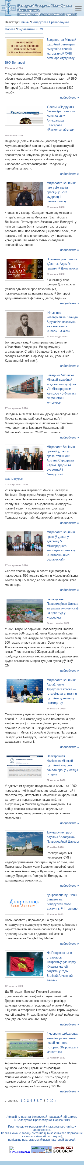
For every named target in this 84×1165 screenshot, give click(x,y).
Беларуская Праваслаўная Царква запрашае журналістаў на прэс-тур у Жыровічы (63, 608)
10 (51, 1100)
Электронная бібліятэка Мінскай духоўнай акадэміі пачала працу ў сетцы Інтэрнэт (62, 765)
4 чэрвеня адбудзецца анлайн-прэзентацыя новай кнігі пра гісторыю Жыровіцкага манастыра (62, 1043)
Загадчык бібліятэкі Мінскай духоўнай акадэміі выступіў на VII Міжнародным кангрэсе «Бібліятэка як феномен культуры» (61, 388)
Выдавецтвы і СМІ (30, 29)
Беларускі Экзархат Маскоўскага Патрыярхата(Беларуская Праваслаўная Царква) (47, 10)
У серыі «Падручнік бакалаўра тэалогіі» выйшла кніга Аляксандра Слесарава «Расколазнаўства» (61, 118)
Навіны (24, 22)
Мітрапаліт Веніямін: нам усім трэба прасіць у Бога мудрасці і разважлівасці (61, 192)
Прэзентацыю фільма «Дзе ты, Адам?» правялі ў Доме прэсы (62, 264)
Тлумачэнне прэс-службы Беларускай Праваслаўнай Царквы (63, 837)
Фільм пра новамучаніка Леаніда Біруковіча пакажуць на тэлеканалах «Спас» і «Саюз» (62, 322)
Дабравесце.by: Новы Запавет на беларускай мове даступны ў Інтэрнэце (62, 902)
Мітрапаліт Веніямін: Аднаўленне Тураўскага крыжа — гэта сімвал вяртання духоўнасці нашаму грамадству (62, 691)
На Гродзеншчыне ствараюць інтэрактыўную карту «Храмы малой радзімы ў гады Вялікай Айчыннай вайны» (61, 966)
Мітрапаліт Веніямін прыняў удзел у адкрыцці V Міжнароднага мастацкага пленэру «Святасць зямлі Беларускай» (61, 545)
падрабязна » (69, 97)
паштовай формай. (63, 1139)
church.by (69, 1126)
